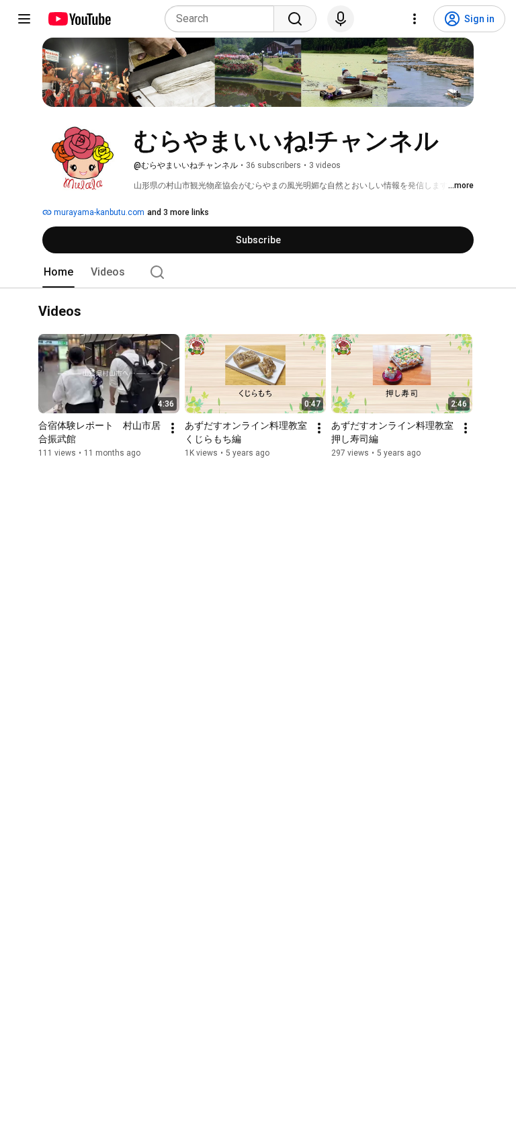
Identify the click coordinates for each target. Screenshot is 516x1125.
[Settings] (414, 19)
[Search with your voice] (340, 18)
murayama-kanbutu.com (98, 212)
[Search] (294, 18)
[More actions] (172, 428)
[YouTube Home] (79, 19)
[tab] (58, 272)
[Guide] (24, 19)
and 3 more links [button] (178, 212)
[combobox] (223, 19)
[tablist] (258, 272)
